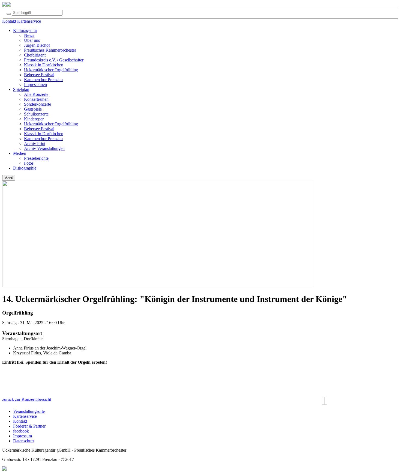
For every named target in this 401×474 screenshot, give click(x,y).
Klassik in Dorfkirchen (43, 65)
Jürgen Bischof (37, 45)
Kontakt (20, 421)
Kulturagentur (25, 30)
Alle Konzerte (36, 94)
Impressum (22, 436)
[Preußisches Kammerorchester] (9, 5)
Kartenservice (25, 416)
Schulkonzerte (36, 114)
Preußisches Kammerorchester (50, 50)
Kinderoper (34, 119)
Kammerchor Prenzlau (43, 79)
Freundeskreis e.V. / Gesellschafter (53, 60)
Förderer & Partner (29, 426)
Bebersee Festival (39, 74)
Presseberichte (36, 158)
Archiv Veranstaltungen (44, 148)
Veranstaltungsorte (29, 411)
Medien (19, 153)
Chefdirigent (35, 55)
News (29, 35)
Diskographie (24, 168)
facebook (21, 431)
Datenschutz (23, 441)
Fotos (29, 163)
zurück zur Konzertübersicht (26, 399)
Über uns (32, 40)
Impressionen (35, 84)
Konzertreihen (36, 99)
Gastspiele (33, 109)
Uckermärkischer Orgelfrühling (51, 69)
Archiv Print (34, 143)
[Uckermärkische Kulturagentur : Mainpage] (4, 5)
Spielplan (21, 89)
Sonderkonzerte (37, 104)
